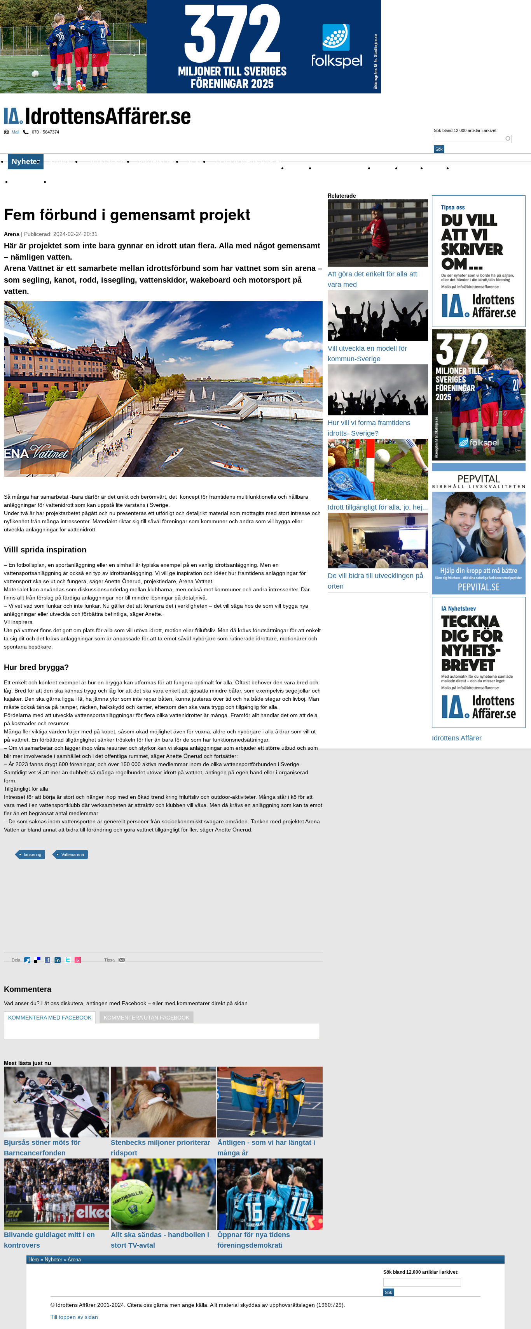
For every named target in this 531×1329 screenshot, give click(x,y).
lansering (32, 854)
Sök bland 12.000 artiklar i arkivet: (466, 130)
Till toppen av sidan (74, 1317)
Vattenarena (72, 854)
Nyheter (26, 161)
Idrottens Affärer (97, 115)
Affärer (296, 168)
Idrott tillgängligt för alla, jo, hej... (378, 507)
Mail (15, 132)
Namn (434, 168)
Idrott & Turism (68, 181)
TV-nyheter (26, 181)
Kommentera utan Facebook (146, 1017)
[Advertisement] (39, 911)
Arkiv (196, 161)
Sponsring (466, 168)
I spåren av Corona (339, 168)
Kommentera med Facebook (49, 1017)
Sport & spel (107, 161)
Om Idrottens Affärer (248, 161)
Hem (33, 1259)
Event (409, 168)
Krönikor (63, 161)
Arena (382, 168)
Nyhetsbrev (158, 161)
